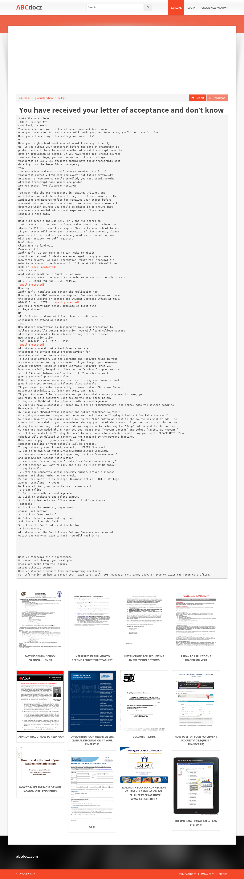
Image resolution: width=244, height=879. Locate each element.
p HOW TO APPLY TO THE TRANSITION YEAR (196, 658)
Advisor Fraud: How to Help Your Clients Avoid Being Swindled (40, 736)
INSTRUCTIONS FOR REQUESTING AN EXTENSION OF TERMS (144, 658)
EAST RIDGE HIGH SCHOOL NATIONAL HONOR (40, 658)
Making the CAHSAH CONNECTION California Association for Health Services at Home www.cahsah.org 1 (144, 793)
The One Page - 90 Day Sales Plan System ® (196, 822)
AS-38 (92, 826)
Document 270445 (144, 737)
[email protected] (43, 267)
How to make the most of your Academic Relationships (40, 789)
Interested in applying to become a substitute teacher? (92, 658)
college (62, 98)
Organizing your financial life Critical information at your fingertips (92, 740)
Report (199, 98)
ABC (29, 7)
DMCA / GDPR (207, 874)
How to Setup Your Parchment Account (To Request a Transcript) (196, 740)
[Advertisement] (122, 60)
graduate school (44, 98)
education (24, 98)
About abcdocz (187, 874)
